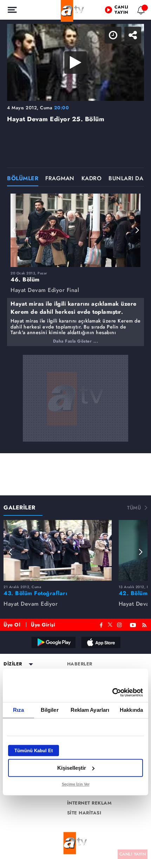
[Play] (75, 429)
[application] (75, 429)
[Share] (139, 11)
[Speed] (120, 11)
